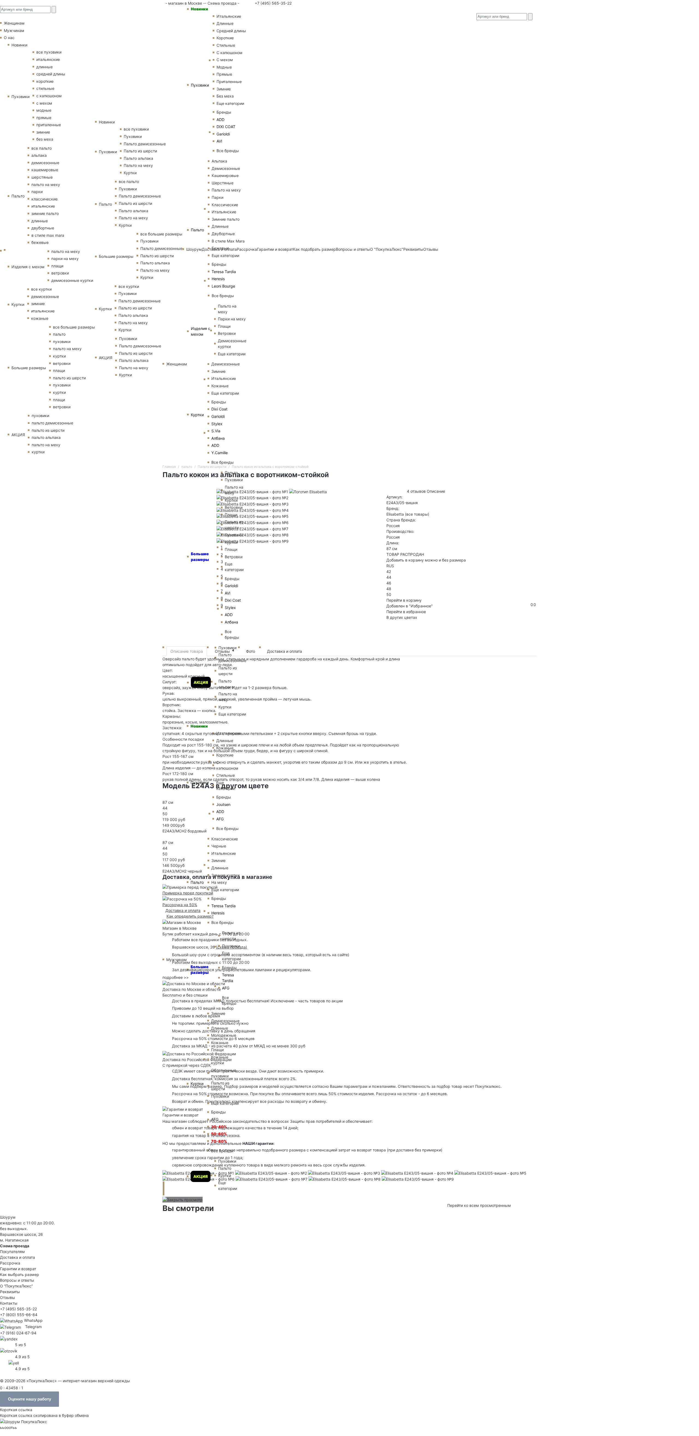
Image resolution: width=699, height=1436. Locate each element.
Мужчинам (14, 30)
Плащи (224, 326)
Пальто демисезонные (145, 143)
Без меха (225, 96)
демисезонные (45, 162)
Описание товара (186, 651)
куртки (59, 356)
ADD (220, 119)
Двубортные (223, 233)
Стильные (226, 45)
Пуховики (200, 85)
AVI (219, 141)
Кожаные (220, 385)
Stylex (217, 423)
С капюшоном (229, 52)
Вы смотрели (188, 1208)
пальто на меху (45, 184)
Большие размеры (28, 367)
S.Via (215, 431)
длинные (44, 66)
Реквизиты (10, 1291)
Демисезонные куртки (232, 343)
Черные (218, 846)
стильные (45, 88)
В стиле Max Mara (228, 241)
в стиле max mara (47, 235)
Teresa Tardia (224, 271)
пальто (59, 334)
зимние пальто (45, 213)
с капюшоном (49, 95)
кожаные (39, 318)
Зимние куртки (225, 875)
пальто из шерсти (69, 378)
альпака (39, 155)
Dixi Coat (219, 409)
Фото (250, 651)
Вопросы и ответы (17, 1280)
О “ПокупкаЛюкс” (16, 1286)
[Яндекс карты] (9, 1338)
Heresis (218, 278)
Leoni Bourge (223, 286)
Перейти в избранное (406, 611)
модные (43, 110)
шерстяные (42, 177)
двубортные (42, 228)
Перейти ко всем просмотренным (479, 1205)
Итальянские (224, 211)
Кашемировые (225, 175)
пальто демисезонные (52, 423)
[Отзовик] (8, 1350)
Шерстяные (222, 183)
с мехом (44, 103)
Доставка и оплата (284, 651)
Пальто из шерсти (231, 935)
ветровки (60, 273)
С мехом (225, 59)
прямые (43, 117)
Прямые (224, 74)
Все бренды (228, 150)
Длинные (225, 23)
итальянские (48, 59)
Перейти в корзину (404, 600)
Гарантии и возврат (18, 1268)
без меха (44, 139)
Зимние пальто (225, 219)
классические (44, 199)
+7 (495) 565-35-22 (273, 3)
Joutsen (223, 804)
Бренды (224, 112)
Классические (225, 204)
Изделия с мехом (200, 331)
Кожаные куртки (219, 1060)
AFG (220, 819)
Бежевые (220, 248)
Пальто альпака (138, 158)
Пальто (197, 229)
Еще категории (230, 103)
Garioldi (223, 134)
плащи (57, 266)
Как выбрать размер (19, 1274)
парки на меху (65, 258)
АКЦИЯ (200, 1176)
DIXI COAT (226, 126)
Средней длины (231, 30)
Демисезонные (226, 168)
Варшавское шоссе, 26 (194, 947)
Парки (217, 197)
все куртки (41, 289)
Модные (224, 67)
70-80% (219, 1141)
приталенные (48, 124)
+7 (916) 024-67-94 (18, 1333)
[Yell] (13, 1362)
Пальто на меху (226, 190)
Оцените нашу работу (29, 1399)
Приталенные (229, 81)
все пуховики (48, 52)
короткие (45, 81)
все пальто (41, 148)
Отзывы (224, 651)
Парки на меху (232, 319)
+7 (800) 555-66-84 (18, 1314)
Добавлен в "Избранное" (409, 606)
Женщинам (176, 364)
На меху (219, 882)
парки (37, 191)
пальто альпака (46, 437)
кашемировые (44, 169)
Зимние (224, 89)
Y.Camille (219, 452)
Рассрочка (10, 1263)
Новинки (199, 9)
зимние (43, 132)
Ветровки (227, 333)
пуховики (61, 341)
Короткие (225, 38)
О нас (9, 37)
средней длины (50, 74)
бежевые (40, 242)
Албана (218, 438)
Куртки (197, 414)
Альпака (219, 161)
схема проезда (231, 947)
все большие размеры (74, 327)
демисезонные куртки (72, 280)
